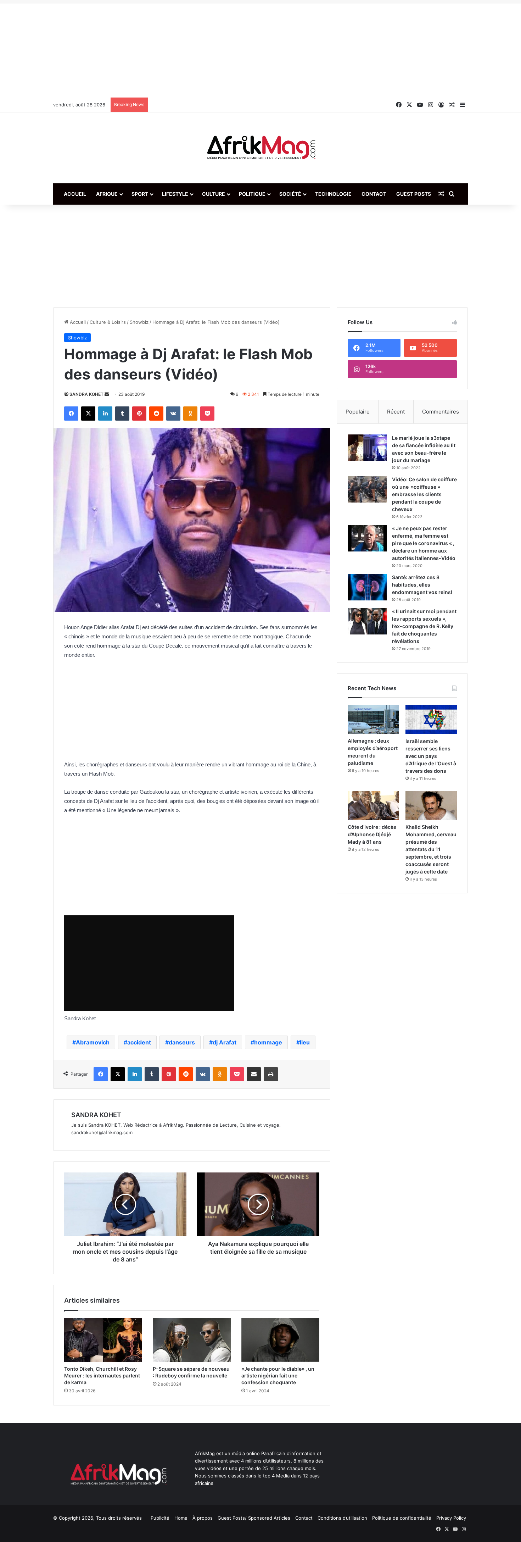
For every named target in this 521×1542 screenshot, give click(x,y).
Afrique (107, 194)
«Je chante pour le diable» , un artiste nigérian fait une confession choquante (277, 1375)
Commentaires (440, 411)
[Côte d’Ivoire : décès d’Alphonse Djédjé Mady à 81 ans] (373, 805)
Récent (396, 411)
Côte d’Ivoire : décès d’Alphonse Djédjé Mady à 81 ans (372, 834)
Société (290, 194)
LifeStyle (175, 194)
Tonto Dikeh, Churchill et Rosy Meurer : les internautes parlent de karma (102, 1375)
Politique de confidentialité (401, 1518)
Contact (374, 194)
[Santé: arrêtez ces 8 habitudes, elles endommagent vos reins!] (367, 587)
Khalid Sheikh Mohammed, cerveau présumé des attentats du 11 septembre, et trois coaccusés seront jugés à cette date (430, 849)
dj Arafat (224, 1042)
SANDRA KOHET (86, 394)
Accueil (75, 194)
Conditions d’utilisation (342, 1518)
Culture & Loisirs (108, 322)
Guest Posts (413, 194)
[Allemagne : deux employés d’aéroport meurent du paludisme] (373, 719)
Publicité (160, 1518)
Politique (252, 194)
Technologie (333, 194)
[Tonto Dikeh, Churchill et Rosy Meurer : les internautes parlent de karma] (103, 1340)
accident (139, 1042)
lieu (305, 1042)
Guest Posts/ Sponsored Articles (254, 1518)
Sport (139, 194)
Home (180, 1518)
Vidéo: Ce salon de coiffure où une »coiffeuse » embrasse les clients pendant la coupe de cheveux (424, 494)
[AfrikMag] (260, 148)
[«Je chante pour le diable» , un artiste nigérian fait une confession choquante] (280, 1340)
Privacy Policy (451, 1518)
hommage (268, 1042)
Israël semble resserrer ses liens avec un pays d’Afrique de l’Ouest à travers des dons (430, 756)
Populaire (358, 411)
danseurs (182, 1042)
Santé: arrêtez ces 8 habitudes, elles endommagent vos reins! (422, 584)
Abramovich (93, 1042)
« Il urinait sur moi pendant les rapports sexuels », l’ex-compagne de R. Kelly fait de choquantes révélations (424, 626)
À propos (202, 1518)
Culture (213, 194)
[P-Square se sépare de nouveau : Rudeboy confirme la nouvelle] (192, 1340)
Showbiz (139, 322)
